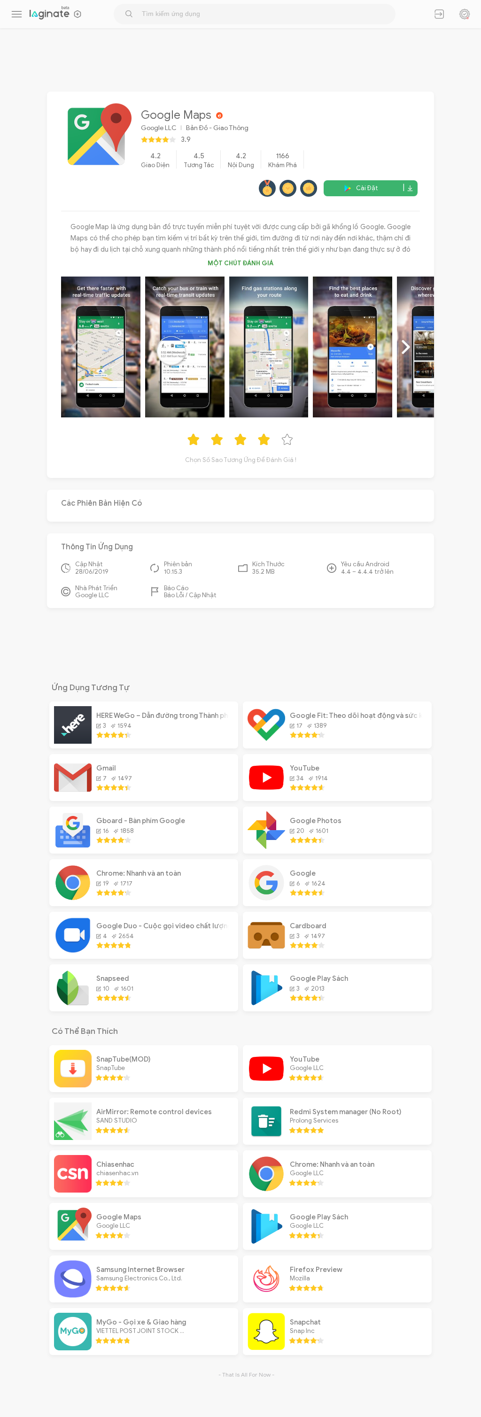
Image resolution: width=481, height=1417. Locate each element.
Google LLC (158, 128)
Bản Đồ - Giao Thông (217, 128)
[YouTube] (266, 794)
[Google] (266, 899)
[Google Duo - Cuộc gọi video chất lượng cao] (73, 951)
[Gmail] (73, 794)
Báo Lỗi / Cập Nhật (190, 595)
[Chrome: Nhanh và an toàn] (73, 899)
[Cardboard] (266, 951)
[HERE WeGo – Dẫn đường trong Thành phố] (73, 741)
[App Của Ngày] (464, 14)
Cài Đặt (367, 188)
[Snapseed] (73, 1004)
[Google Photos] (266, 846)
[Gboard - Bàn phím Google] (73, 846)
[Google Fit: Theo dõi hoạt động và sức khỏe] (266, 741)
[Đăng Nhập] (439, 14)
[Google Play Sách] (266, 1004)
